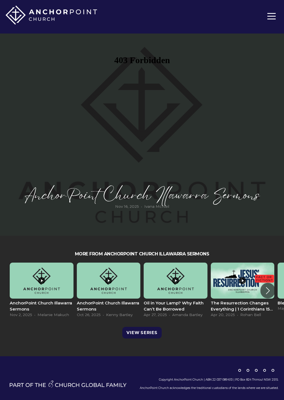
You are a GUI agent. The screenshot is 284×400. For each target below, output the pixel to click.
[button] (268, 290)
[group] (41, 290)
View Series (141, 332)
